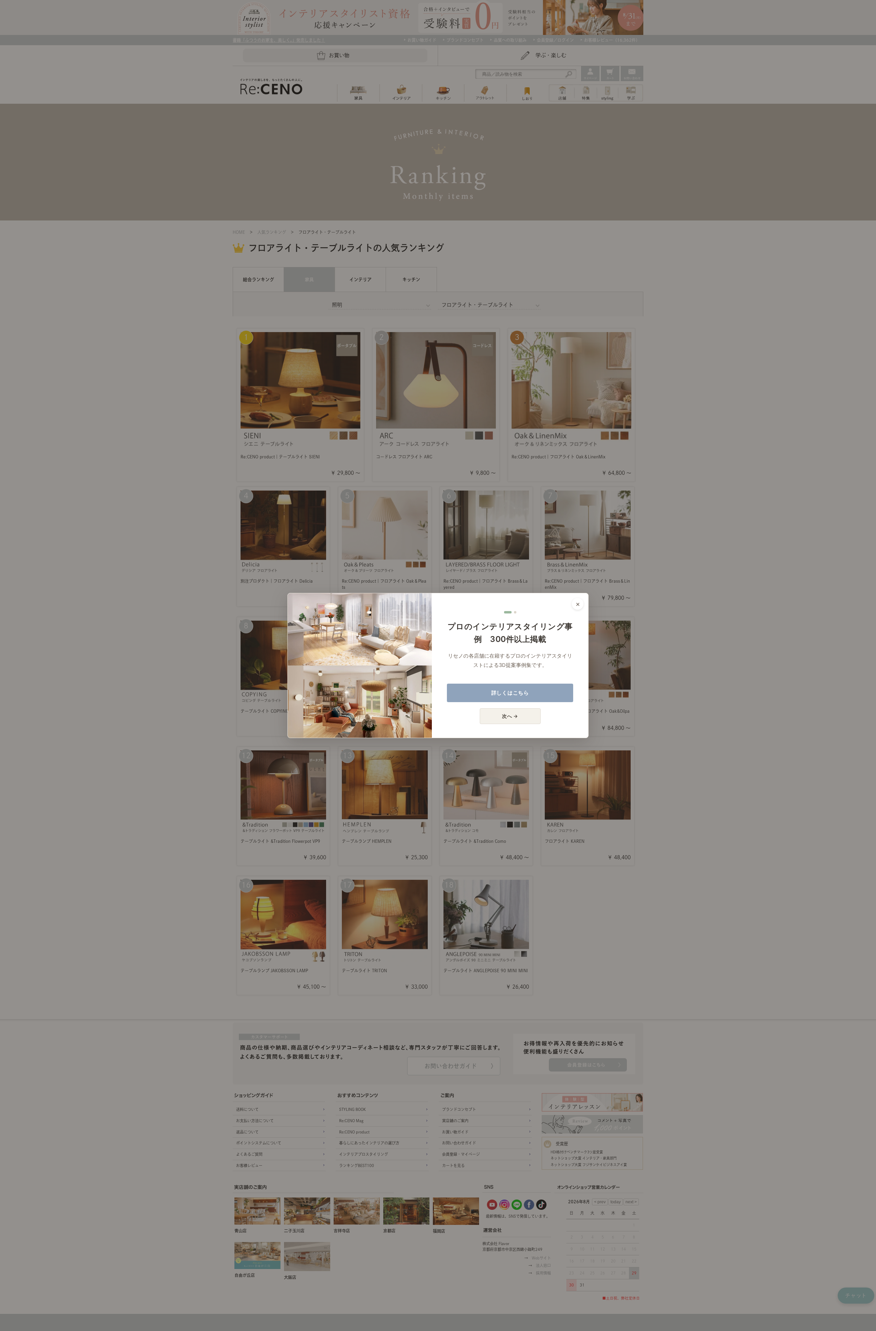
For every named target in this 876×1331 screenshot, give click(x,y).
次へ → (510, 716)
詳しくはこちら (510, 692)
